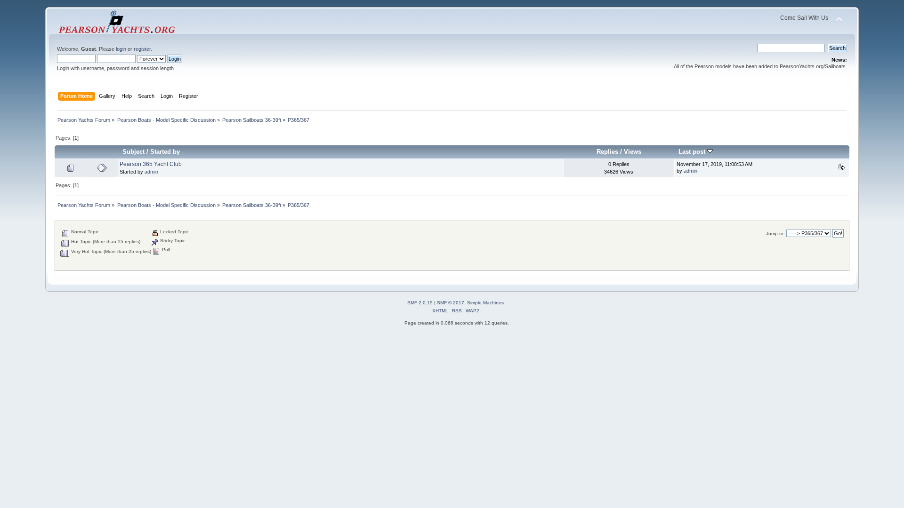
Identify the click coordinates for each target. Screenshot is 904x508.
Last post (692, 151)
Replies (607, 151)
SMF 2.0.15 (420, 302)
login (121, 49)
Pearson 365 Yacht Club (151, 164)
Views (632, 151)
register (142, 49)
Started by (165, 151)
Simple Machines (485, 302)
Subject (133, 151)
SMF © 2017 (450, 302)
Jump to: (775, 233)
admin (151, 172)
